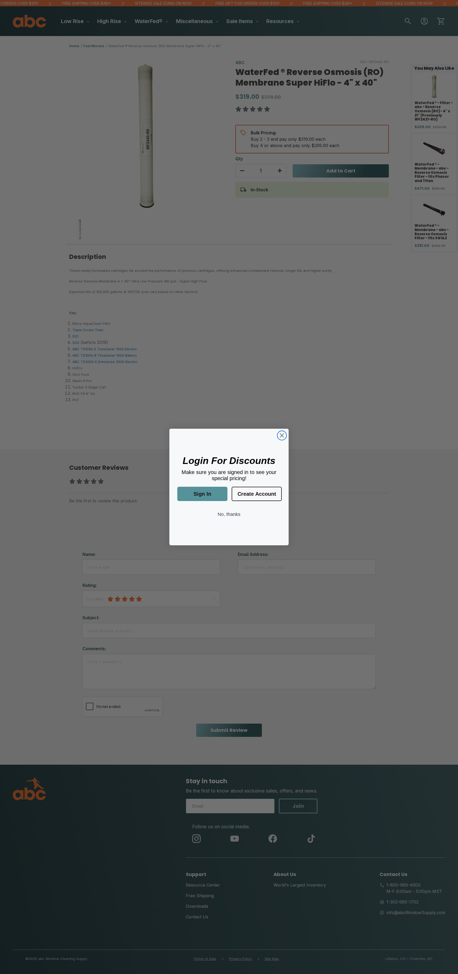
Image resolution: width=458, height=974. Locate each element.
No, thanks (229, 514)
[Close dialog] (282, 435)
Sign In (202, 494)
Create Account (256, 494)
